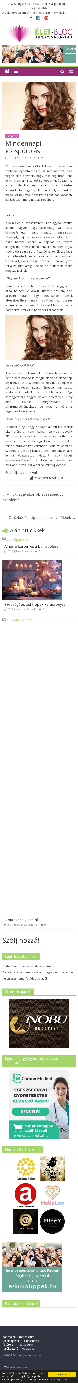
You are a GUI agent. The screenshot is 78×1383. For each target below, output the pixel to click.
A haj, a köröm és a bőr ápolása (31, 546)
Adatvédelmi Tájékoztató (18, 1346)
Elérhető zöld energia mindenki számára (28, 966)
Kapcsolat (8, 1337)
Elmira (43, 157)
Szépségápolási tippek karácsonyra (34, 604)
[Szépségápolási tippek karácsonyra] (32, 562)
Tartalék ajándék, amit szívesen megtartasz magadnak (37, 972)
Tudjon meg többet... (59, 1379)
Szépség (12, 136)
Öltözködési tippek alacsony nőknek (42, 517)
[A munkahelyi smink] (39, 620)
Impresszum (26, 1337)
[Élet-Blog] (39, 26)
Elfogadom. (62, 1374)
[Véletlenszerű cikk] (71, 71)
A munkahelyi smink (21, 919)
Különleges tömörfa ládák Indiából (24, 978)
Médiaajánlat (10, 1341)
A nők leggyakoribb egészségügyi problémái (33, 497)
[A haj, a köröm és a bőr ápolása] (15, 539)
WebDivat (27, 1348)
